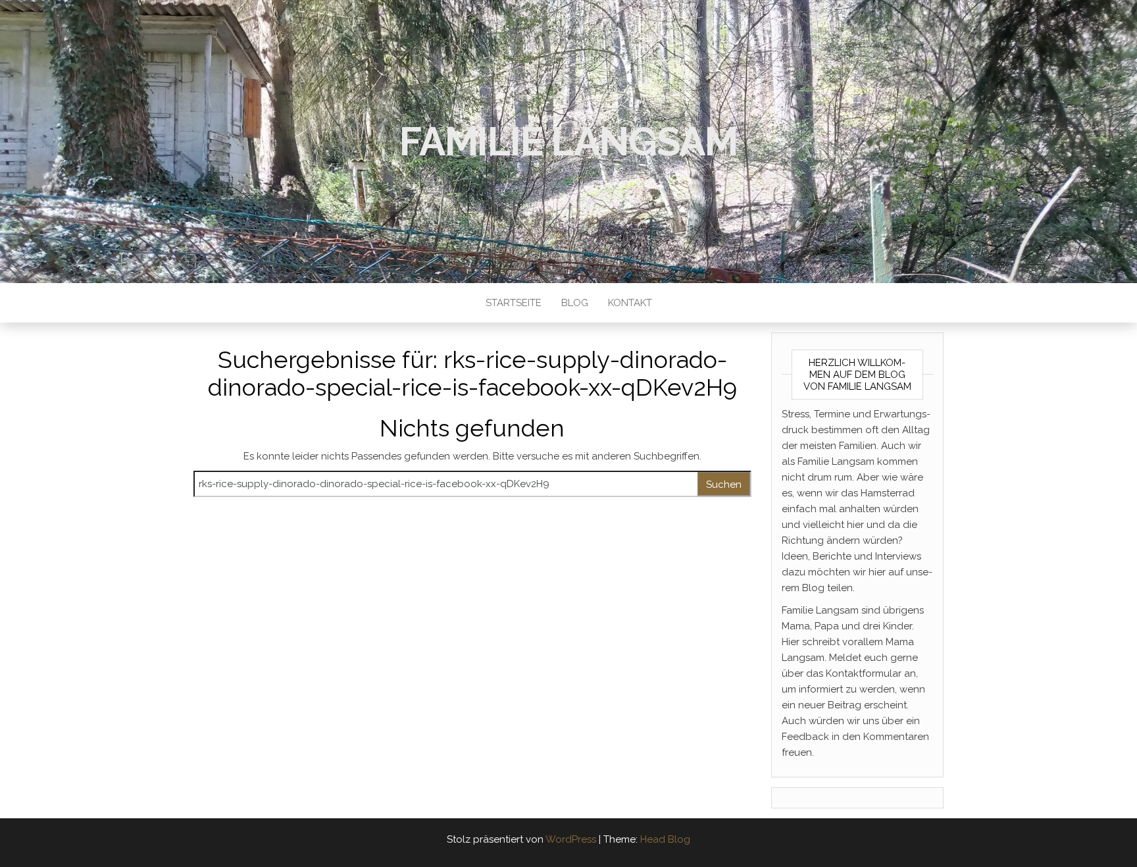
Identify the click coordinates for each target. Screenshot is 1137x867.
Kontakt (630, 303)
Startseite (514, 303)
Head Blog (665, 839)
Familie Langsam (568, 141)
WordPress (570, 839)
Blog (574, 303)
